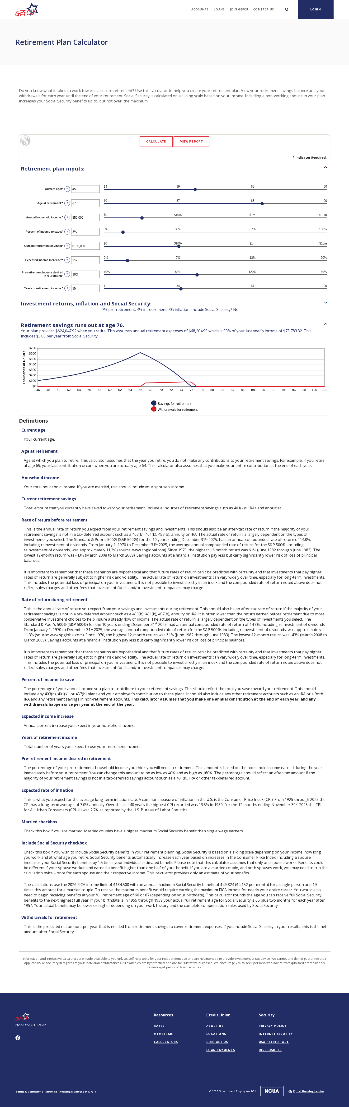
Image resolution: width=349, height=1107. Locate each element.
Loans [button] (219, 9)
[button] (174, 168)
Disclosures (270, 1050)
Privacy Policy (273, 1026)
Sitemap (51, 1091)
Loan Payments (220, 1050)
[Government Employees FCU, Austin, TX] (27, 9)
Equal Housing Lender (308, 1091)
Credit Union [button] (218, 1015)
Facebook (17, 1037)
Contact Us (217, 1042)
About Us (214, 1026)
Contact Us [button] (263, 9)
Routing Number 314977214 (77, 1091)
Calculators (166, 1042)
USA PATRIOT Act (274, 1042)
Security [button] (266, 1015)
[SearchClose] (287, 10)
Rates (159, 1026)
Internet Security (276, 1034)
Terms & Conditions (29, 1091)
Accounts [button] (200, 9)
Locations (216, 1034)
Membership (165, 1034)
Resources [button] (163, 1015)
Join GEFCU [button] (239, 9)
